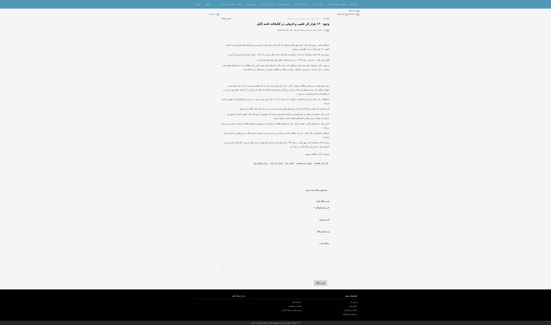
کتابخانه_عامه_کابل (276, 163)
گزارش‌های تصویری (283, 4)
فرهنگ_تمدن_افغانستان (304, 163)
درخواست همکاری (350, 314)
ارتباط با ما (353, 306)
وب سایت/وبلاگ (323, 232)
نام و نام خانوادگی (321, 208)
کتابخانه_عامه (289, 163)
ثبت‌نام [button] (198, 4)
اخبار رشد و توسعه (312, 19)
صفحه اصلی (353, 4)
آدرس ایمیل (324, 220)
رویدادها (239, 4)
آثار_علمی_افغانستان (321, 163)
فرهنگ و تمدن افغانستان (295, 19)
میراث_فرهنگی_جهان (261, 163)
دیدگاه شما (324, 244)
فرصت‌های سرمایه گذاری (291, 310)
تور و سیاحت (251, 4)
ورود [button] (207, 4)
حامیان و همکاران (350, 310)
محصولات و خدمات (228, 4)
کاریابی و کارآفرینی (267, 4)
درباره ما (354, 302)
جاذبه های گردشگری (301, 4)
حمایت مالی (296, 302)
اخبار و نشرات (318, 4)
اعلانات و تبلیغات (294, 306)
